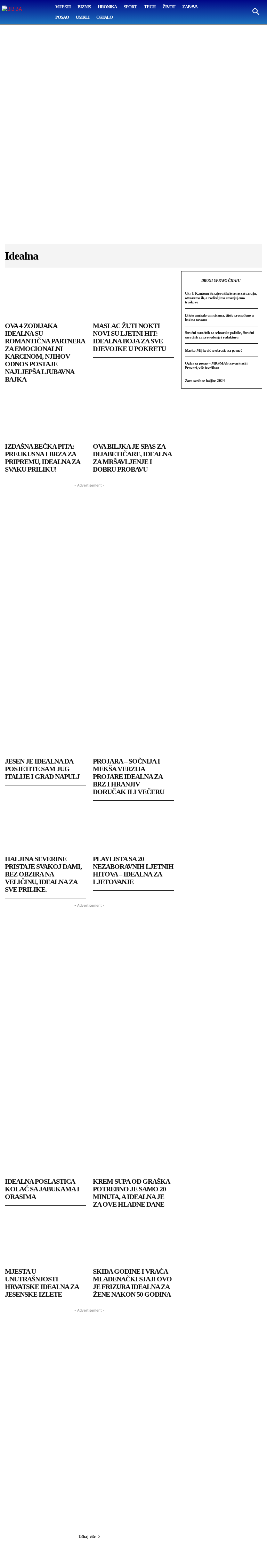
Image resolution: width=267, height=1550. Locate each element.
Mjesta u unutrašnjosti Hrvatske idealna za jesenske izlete (42, 1282)
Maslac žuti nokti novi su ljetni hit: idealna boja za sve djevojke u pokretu (129, 337)
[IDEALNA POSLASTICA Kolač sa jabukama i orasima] (45, 1151)
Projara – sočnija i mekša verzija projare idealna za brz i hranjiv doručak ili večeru (128, 776)
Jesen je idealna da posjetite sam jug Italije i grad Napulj (42, 768)
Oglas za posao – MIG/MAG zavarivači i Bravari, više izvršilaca (216, 365)
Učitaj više (87, 1536)
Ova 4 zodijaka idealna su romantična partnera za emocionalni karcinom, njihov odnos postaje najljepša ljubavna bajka (45, 352)
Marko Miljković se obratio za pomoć (213, 350)
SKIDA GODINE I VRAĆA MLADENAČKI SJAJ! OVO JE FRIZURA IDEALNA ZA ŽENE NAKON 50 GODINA (132, 1282)
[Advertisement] (133, 137)
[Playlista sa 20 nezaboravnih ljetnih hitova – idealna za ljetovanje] (133, 828)
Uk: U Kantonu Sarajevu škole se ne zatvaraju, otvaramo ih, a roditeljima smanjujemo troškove (221, 297)
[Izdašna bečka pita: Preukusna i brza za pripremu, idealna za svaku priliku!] (45, 416)
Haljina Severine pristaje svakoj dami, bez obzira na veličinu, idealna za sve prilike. (43, 874)
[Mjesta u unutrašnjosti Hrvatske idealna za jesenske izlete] (45, 1241)
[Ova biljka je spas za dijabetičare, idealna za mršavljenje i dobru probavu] (133, 416)
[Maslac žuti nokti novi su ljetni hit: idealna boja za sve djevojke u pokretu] (133, 295)
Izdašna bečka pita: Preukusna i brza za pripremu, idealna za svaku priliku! (42, 457)
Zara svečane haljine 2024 (205, 380)
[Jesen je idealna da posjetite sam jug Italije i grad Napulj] (45, 731)
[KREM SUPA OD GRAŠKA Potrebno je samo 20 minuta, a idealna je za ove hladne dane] (133, 1151)
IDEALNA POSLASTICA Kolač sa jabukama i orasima (42, 1188)
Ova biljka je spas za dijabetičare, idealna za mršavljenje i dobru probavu (132, 457)
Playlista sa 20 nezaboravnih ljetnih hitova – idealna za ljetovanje (133, 870)
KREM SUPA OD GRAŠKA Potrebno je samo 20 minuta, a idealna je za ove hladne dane (131, 1192)
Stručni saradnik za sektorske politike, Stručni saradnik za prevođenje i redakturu (219, 335)
